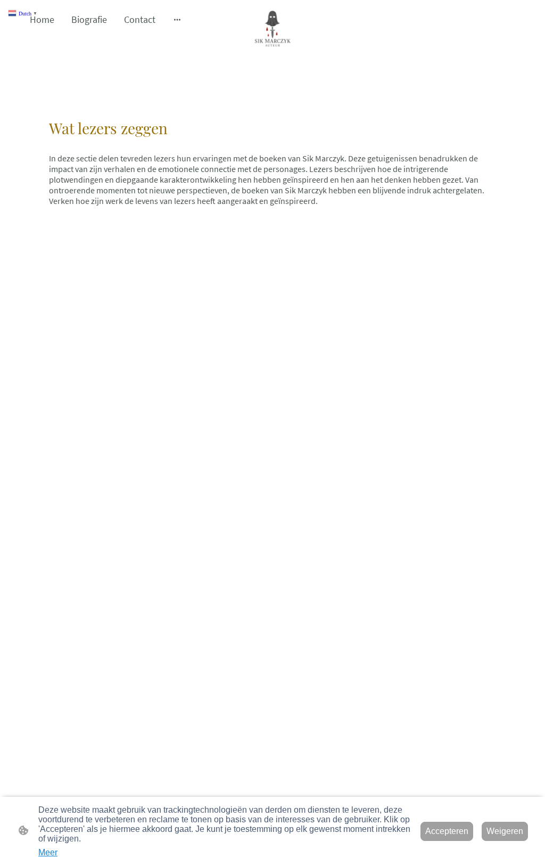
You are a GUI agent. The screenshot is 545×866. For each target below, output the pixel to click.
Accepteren (446, 831)
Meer (47, 852)
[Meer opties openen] (177, 19)
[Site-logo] (272, 28)
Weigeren (504, 831)
